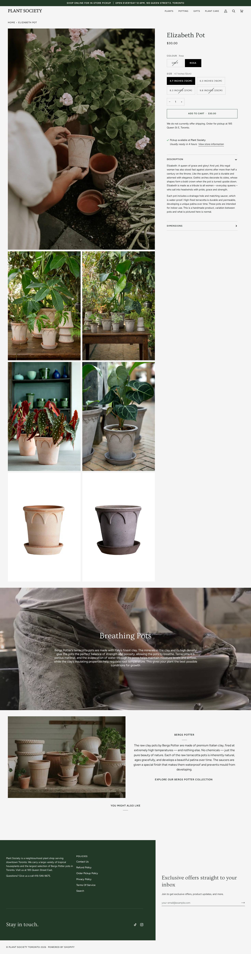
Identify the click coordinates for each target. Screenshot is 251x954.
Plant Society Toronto (24, 947)
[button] (169, 11)
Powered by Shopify (61, 947)
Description (175, 159)
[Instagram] (141, 924)
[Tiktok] (135, 924)
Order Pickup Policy (87, 873)
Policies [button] (82, 856)
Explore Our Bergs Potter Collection (184, 779)
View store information (211, 144)
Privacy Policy (84, 879)
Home (11, 22)
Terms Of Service (85, 885)
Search (80, 890)
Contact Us (82, 861)
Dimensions (175, 226)
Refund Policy (84, 867)
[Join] (240, 903)
